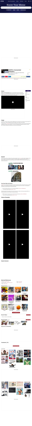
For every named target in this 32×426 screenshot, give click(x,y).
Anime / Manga (16, 72)
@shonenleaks (20, 281)
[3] (27, 158)
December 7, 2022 (13, 189)
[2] (1, 282)
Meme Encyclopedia (11, 1)
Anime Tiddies (11, 310)
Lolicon (4, 310)
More (26, 1)
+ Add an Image (28, 319)
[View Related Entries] (21, 72)
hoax (27, 100)
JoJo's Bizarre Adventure (4, 293)
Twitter (2, 184)
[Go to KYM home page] (2, 1)
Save (6, 76)
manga (26, 100)
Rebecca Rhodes (15, 73)
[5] (16, 282)
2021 (25, 96)
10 (28, 74)
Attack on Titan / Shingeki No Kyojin (4, 301)
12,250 (29, 72)
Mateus (14, 74)
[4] (3, 184)
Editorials (21, 1)
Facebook (8, 123)
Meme (28, 90)
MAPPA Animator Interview (9, 282)
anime (4, 93)
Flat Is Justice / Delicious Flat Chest (18, 301)
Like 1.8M (28, 76)
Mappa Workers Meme (6, 281)
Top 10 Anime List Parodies (24, 293)
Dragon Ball (18, 310)
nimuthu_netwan (5, 283)
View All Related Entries (16, 312)
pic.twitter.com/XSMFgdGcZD (22, 188)
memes (20, 158)
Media (17, 1)
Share (3, 76)
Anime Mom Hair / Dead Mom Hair (24, 310)
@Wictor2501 (20, 282)
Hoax (26, 94)
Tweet (10, 76)
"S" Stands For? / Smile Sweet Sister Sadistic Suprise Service (11, 302)
